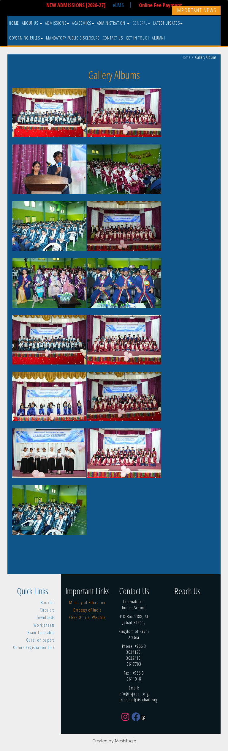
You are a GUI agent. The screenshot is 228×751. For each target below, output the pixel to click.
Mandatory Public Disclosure (73, 38)
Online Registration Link (34, 647)
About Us (30, 23)
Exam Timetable (41, 632)
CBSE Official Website (87, 617)
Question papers (40, 640)
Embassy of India (87, 610)
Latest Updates (166, 23)
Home (14, 23)
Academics (81, 23)
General (140, 23)
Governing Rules (24, 38)
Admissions (55, 23)
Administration (111, 23)
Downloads (45, 617)
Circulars (47, 610)
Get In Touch (137, 38)
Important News (196, 10)
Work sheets (44, 625)
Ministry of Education (87, 602)
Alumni (158, 38)
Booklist (48, 602)
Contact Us (113, 38)
